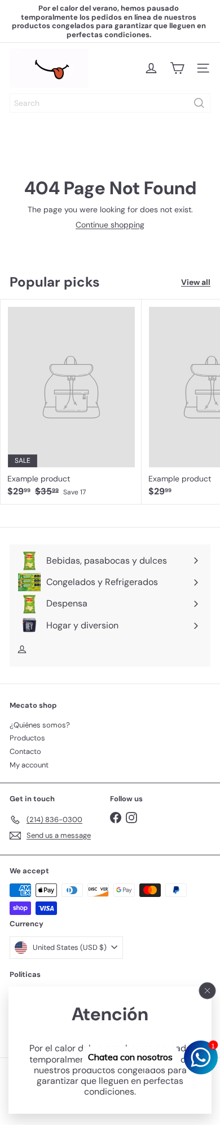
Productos (27, 738)
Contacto (25, 751)
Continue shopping (110, 225)
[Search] (199, 103)
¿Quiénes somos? (40, 725)
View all (195, 282)
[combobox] (110, 103)
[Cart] (177, 68)
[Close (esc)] (207, 990)
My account (29, 765)
